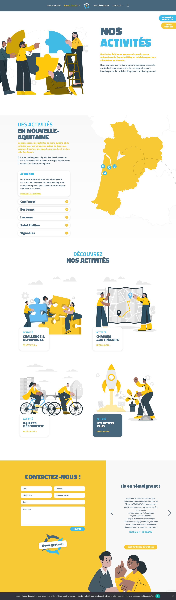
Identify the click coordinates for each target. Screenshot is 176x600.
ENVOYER (77, 529)
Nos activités (71, 6)
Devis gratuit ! (53, 544)
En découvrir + (30, 345)
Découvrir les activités (30, 193)
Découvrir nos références (141, 546)
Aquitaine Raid (54, 6)
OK (158, 596)
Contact (116, 6)
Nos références (101, 6)
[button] (112, 513)
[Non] (172, 596)
